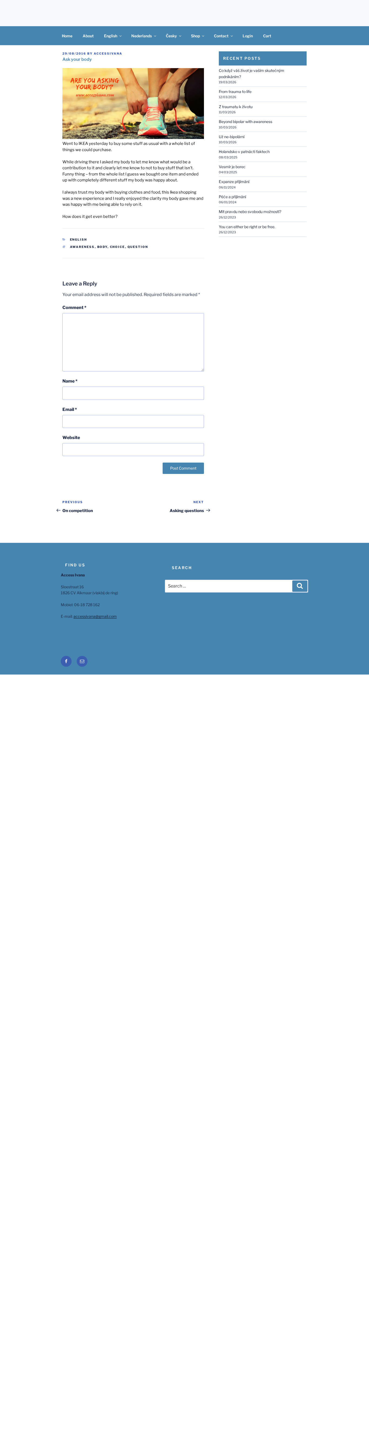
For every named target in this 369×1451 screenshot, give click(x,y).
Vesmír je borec (232, 166)
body (102, 247)
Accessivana (108, 53)
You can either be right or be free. (247, 226)
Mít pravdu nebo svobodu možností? (250, 211)
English (110, 36)
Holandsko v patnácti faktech (244, 151)
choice (117, 247)
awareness (82, 247)
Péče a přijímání (232, 196)
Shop (195, 36)
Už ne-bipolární (231, 136)
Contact (221, 36)
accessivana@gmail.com (95, 616)
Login (248, 36)
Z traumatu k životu (236, 106)
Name (70, 381)
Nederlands (141, 36)
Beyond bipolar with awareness (245, 121)
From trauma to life (235, 91)
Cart (267, 36)
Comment (74, 307)
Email (69, 409)
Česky (171, 36)
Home (67, 36)
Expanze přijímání (234, 181)
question (138, 247)
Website (71, 437)
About (88, 36)
